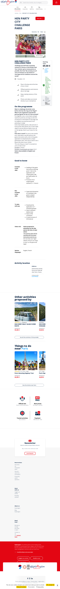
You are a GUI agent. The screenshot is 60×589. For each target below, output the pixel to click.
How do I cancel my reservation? (17, 473)
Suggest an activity (23, 558)
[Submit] (21, 2)
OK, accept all (50, 585)
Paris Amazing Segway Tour (24, 373)
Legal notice (41, 581)
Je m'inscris (30, 453)
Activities (16, 13)
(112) (21, 371)
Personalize (31, 587)
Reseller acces (36, 558)
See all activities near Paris (29, 385)
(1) (20, 322)
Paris (20, 13)
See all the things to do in (22, 552)
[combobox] (33, 2)
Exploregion (17, 508)
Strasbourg (24, 322)
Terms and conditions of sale (22, 581)
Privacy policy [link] (40, 587)
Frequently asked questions (17, 478)
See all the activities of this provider (29, 337)
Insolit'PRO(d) (35, 276)
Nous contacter (47, 103)
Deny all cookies (21, 587)
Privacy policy (34, 581)
